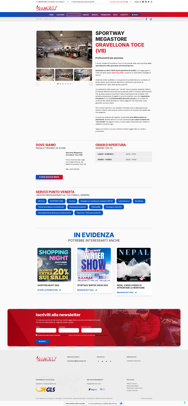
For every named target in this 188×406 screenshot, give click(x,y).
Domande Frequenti (134, 361)
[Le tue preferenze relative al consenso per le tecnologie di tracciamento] (184, 402)
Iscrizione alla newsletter (118, 2)
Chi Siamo (60, 15)
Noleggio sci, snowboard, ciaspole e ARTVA (97, 201)
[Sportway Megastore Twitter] (148, 2)
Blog (115, 15)
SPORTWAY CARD (56, 201)
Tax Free (72, 201)
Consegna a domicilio (114, 207)
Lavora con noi (132, 390)
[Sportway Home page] (46, 8)
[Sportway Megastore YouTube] (146, 2)
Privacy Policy (132, 383)
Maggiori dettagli (85, 290)
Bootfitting (139, 201)
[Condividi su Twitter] (150, 19)
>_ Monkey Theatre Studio (146, 398)
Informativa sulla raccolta (75, 403)
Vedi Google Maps (49, 177)
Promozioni (105, 15)
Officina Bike (95, 207)
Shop (136, 15)
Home (51, 15)
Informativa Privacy (101, 335)
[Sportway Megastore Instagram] (151, 2)
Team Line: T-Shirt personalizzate (89, 213)
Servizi (86, 15)
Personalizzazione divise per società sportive (54, 213)
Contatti (124, 15)
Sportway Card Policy (135, 388)
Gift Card (41, 201)
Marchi (95, 15)
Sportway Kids (117, 73)
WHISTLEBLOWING (132, 386)
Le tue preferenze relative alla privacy (102, 403)
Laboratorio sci (124, 201)
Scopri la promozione (47, 290)
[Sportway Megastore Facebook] (143, 2)
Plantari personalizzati (78, 207)
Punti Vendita (73, 15)
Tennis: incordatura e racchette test (51, 207)
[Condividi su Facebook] (146, 19)
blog (111, 129)
